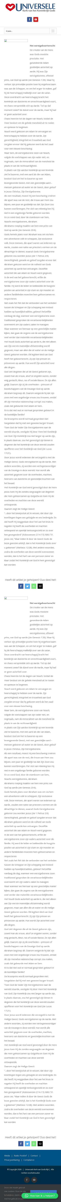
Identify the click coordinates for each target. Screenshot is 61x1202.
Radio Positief (20, 1155)
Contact (34, 1155)
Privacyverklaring (12, 1160)
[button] (39, 1196)
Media (7, 1155)
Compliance (29, 1160)
